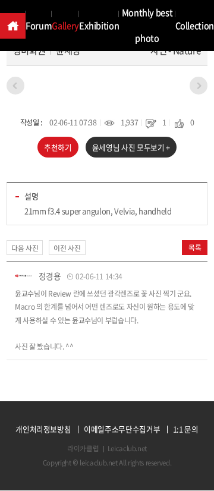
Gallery (65, 25)
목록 (194, 247)
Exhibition (99, 25)
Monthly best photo (147, 25)
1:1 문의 (186, 429)
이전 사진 (67, 248)
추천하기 (58, 147)
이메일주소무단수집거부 (122, 429)
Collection (194, 25)
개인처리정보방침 (43, 429)
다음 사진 (24, 248)
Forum (39, 25)
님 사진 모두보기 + (131, 147)
